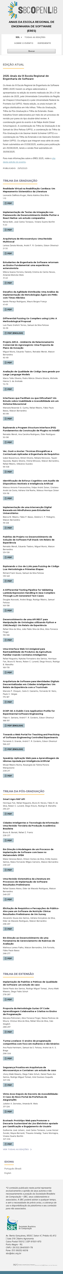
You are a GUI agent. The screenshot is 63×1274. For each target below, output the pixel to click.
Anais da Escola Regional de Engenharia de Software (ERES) (31, 26)
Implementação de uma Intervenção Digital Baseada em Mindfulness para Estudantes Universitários (27, 510)
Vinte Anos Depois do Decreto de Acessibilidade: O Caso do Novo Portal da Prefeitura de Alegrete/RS (30, 1097)
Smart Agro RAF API (14, 799)
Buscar (31, 51)
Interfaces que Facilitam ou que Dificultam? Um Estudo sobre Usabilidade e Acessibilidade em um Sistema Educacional (31, 401)
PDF (9, 203)
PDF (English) (15, 333)
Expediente (44, 43)
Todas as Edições (34, 37)
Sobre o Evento (23, 43)
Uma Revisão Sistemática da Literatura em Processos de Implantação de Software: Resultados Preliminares (26, 882)
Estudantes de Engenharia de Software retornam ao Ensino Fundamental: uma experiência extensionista (30, 265)
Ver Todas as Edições (16, 1149)
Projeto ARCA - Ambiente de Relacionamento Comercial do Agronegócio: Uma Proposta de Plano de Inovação (28, 345)
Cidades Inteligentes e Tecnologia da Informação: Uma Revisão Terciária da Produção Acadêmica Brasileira (31, 825)
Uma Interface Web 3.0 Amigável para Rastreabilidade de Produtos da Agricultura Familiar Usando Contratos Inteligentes (27, 652)
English (7, 1173)
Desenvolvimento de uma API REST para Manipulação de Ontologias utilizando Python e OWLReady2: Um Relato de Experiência (29, 622)
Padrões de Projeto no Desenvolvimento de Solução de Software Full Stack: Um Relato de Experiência (29, 539)
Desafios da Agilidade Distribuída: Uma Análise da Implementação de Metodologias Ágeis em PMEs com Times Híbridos (30, 295)
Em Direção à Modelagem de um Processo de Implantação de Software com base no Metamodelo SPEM (28, 852)
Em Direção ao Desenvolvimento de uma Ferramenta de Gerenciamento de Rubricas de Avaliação (29, 941)
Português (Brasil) (12, 1168)
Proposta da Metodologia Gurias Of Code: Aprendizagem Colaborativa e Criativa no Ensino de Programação (30, 1011)
